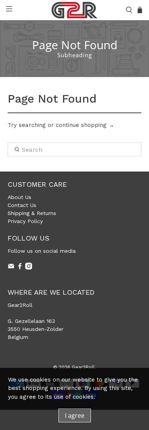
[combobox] (75, 149)
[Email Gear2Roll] (11, 268)
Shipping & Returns (32, 213)
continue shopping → (85, 125)
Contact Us (22, 205)
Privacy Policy (25, 221)
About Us (19, 197)
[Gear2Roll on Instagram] (28, 268)
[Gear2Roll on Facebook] (19, 268)
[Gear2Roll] (74, 10)
